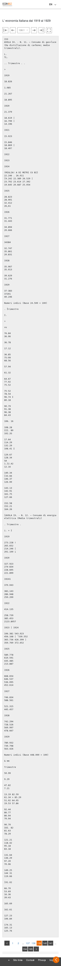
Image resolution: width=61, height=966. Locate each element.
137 (28, 943)
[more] (36, 949)
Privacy (42, 960)
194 (25, 949)
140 (45, 943)
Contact (30, 960)
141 (51, 943)
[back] (7, 943)
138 (33, 943)
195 (31, 949)
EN (50, 4)
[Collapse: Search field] (58, 4)
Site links (17, 960)
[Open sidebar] (56, 960)
